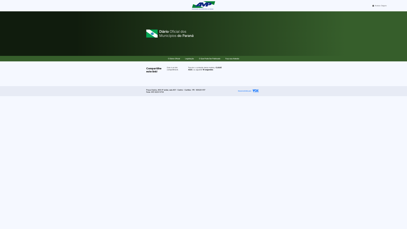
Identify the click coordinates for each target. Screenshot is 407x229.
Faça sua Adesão (232, 59)
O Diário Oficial (174, 59)
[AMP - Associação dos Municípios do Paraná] (203, 5)
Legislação (189, 59)
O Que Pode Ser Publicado (209, 59)
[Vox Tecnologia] (248, 91)
